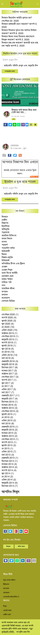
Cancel (31, 29)
